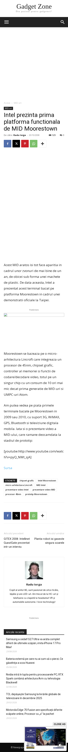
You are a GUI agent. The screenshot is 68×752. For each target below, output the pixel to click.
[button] (62, 22)
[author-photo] (34, 579)
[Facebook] (7, 143)
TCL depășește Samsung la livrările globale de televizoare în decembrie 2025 (33, 696)
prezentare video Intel (17, 489)
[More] (42, 143)
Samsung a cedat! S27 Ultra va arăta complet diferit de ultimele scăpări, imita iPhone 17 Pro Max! (33, 643)
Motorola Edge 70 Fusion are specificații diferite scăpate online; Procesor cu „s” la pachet (34, 711)
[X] (16, 143)
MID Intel (41, 485)
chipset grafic (26, 480)
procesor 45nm (13, 494)
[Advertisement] (34, 65)
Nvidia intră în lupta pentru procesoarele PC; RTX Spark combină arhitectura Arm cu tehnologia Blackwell (34, 678)
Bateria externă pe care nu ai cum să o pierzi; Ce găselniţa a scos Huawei (34, 660)
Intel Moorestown (47, 480)
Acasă (7, 103)
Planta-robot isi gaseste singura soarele (49, 540)
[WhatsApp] (33, 143)
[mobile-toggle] (6, 22)
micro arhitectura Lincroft (18, 485)
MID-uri (18, 103)
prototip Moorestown (36, 494)
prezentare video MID (44, 489)
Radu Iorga (19, 135)
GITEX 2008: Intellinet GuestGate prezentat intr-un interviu (17, 542)
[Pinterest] (25, 143)
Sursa (8, 468)
